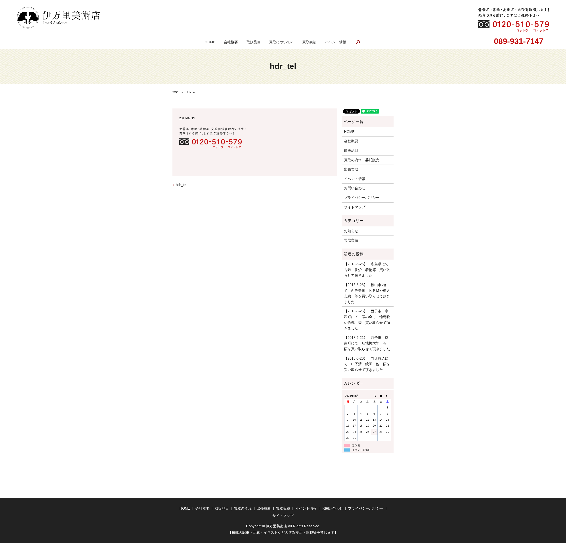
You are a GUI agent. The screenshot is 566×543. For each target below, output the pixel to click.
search (358, 42)
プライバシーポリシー (361, 197)
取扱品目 (254, 42)
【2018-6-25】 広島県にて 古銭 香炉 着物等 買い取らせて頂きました (367, 269)
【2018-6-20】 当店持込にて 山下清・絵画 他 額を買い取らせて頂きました (367, 364)
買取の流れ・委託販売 (361, 160)
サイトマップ (354, 207)
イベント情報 (335, 42)
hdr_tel (181, 185)
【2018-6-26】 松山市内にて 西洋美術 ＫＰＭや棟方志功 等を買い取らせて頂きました (367, 293)
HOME (210, 42)
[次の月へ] (387, 396)
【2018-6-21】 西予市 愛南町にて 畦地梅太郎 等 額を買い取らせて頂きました (367, 343)
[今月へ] (381, 396)
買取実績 (309, 42)
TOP (175, 92)
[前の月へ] (374, 396)
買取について (279, 42)
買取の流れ (243, 508)
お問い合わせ (354, 188)
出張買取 (351, 169)
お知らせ (351, 231)
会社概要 (231, 42)
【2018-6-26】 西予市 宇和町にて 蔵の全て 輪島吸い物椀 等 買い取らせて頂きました (367, 319)
